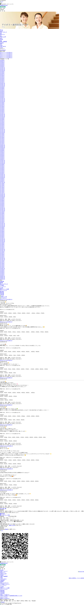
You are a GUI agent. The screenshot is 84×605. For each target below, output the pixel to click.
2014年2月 (2, 236)
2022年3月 (2, 125)
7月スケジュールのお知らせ (6, 55)
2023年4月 (2, 109)
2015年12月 (2, 208)
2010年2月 (2, 273)
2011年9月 (2, 260)
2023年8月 (2, 103)
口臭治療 (2, 294)
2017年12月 (2, 182)
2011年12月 (2, 258)
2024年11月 (2, 84)
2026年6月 (2, 62)
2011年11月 (2, 259)
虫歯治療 (2, 281)
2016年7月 (2, 199)
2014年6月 (2, 231)
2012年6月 (2, 254)
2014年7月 (2, 230)
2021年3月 (2, 141)
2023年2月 (2, 111)
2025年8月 (2, 73)
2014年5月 (2, 232)
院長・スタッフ (4, 571)
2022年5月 (2, 123)
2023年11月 (2, 100)
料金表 (6, 529)
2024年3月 (2, 94)
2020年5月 (2, 154)
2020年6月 (2, 152)
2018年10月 (2, 177)
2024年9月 (2, 87)
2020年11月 (2, 146)
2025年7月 (2, 74)
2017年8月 (2, 185)
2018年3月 (2, 178)
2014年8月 (2, 228)
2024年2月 (2, 96)
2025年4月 (2, 78)
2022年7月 (2, 120)
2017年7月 (2, 186)
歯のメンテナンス (4, 283)
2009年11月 (2, 277)
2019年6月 (2, 167)
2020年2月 (2, 157)
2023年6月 (2, 106)
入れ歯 (1, 287)
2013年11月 (2, 240)
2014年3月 (2, 235)
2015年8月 (2, 213)
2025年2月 (2, 80)
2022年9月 (2, 118)
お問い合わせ (3, 578)
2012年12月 (2, 249)
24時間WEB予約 (4, 5)
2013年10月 (2, 241)
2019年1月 (2, 173)
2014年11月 (2, 224)
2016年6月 (2, 200)
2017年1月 (2, 192)
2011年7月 (2, 262)
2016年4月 (2, 203)
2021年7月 (2, 136)
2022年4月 (2, 124)
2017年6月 (2, 187)
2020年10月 (2, 147)
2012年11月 (2, 250)
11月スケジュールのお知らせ (6, 468)
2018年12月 (2, 174)
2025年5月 (2, 76)
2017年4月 (2, 188)
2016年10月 (2, 196)
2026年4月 (2, 64)
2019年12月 (2, 160)
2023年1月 (2, 112)
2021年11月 (2, 130)
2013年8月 (2, 244)
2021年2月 (2, 142)
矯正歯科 (2, 291)
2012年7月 (2, 253)
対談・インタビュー (5, 594)
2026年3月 (2, 65)
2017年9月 (2, 183)
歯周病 (1, 282)
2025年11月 (2, 69)
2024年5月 (2, 92)
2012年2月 (2, 255)
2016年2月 (2, 205)
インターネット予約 (5, 515)
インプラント (3, 286)
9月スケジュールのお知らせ (6, 52)
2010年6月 (2, 269)
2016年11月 (2, 195)
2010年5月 (2, 271)
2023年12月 (2, 98)
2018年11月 (2, 176)
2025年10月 (2, 70)
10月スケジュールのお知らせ (6, 489)
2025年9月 (2, 71)
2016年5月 (2, 201)
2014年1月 (2, 237)
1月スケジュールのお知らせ (6, 424)
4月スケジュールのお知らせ (6, 57)
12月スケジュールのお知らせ (6, 445)
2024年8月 (2, 88)
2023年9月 (2, 102)
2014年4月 (2, 233)
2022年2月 (2, 127)
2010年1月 (2, 275)
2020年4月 (2, 155)
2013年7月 (2, 245)
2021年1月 (2, 143)
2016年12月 (2, 194)
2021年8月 (2, 134)
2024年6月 (2, 91)
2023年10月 (2, 101)
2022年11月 (2, 115)
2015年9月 (2, 212)
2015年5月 (2, 217)
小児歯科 (2, 285)
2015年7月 (2, 214)
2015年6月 (2, 215)
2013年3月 (2, 246)
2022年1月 (2, 128)
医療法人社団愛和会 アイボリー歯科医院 (76, 578)
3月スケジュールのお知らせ (6, 404)
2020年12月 (2, 145)
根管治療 (2, 292)
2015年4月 (2, 218)
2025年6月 (2, 75)
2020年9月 (2, 148)
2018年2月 (2, 179)
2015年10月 (2, 210)
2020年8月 (2, 150)
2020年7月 (2, 151)
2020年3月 (2, 156)
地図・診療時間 (4, 576)
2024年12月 (2, 83)
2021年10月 (2, 132)
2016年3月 (2, 204)
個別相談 (3, 513)
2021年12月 (2, 129)
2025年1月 (2, 82)
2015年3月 (2, 219)
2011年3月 (2, 266)
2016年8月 (2, 197)
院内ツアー (3, 572)
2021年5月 (2, 138)
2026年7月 (2, 61)
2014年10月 (2, 226)
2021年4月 (2, 139)
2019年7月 (2, 165)
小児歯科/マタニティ (5, 584)
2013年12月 (2, 239)
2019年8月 (2, 164)
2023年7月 (2, 105)
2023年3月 (2, 110)
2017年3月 (2, 190)
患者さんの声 (12, 525)
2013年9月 (2, 242)
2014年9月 (2, 227)
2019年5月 (2, 168)
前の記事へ (2, 508)
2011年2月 (2, 267)
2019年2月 (2, 172)
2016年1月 (2, 206)
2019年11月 (2, 161)
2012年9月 (2, 251)
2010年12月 (2, 268)
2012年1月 (2, 257)
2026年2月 (2, 66)
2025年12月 (2, 67)
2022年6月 (2, 121)
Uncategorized (3, 50)
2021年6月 (2, 137)
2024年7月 (2, 89)
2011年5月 (2, 264)
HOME (2, 570)
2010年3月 (2, 272)
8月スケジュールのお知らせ (6, 53)
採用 (2, 577)
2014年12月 (2, 223)
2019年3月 (2, 170)
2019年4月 (2, 169)
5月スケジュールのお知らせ (6, 56)
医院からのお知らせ (5, 598)
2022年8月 (2, 119)
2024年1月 (2, 97)
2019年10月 (2, 163)
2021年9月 (2, 133)
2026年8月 (2, 60)
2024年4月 (2, 93)
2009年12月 (2, 276)
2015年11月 (2, 209)
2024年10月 (2, 85)
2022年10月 (2, 116)
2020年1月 (2, 159)
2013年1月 (2, 248)
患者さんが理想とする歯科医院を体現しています (11, 595)
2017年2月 (2, 191)
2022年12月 (2, 114)
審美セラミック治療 (4, 289)
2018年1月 (2, 181)
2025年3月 (2, 79)
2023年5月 (2, 107)
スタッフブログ (4, 596)
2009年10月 (2, 278)
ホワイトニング (3, 290)
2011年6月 (2, 263)
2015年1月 (2, 222)
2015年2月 (2, 221)
